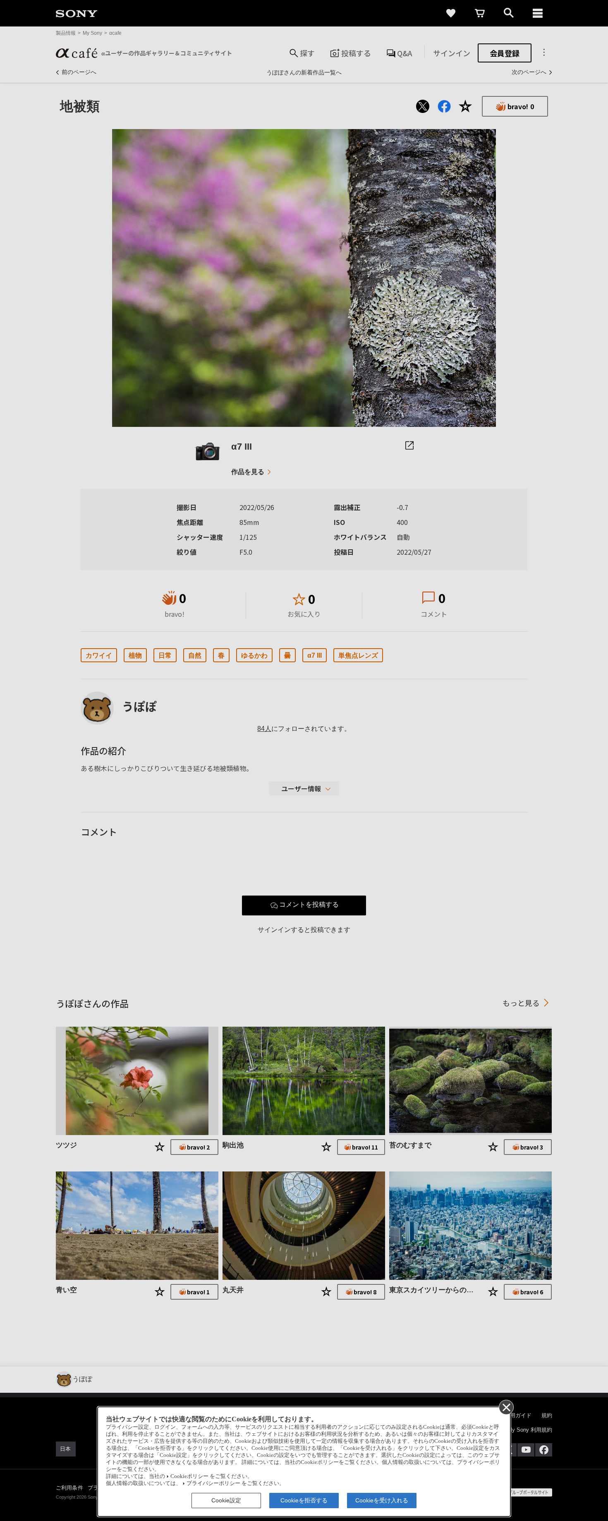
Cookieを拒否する (304, 1500)
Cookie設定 (226, 1500)
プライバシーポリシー (213, 1483)
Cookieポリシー (189, 1476)
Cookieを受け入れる (381, 1500)
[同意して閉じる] (506, 1407)
